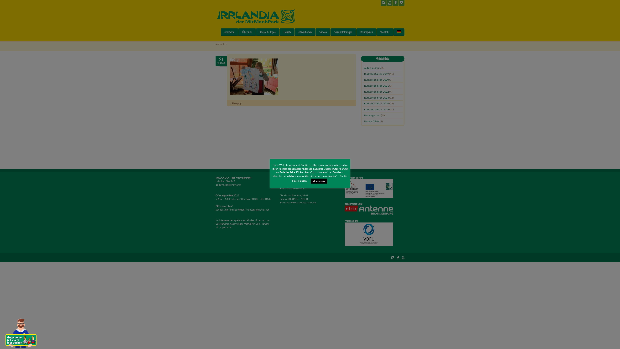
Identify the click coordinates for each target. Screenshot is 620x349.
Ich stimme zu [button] (319, 181)
